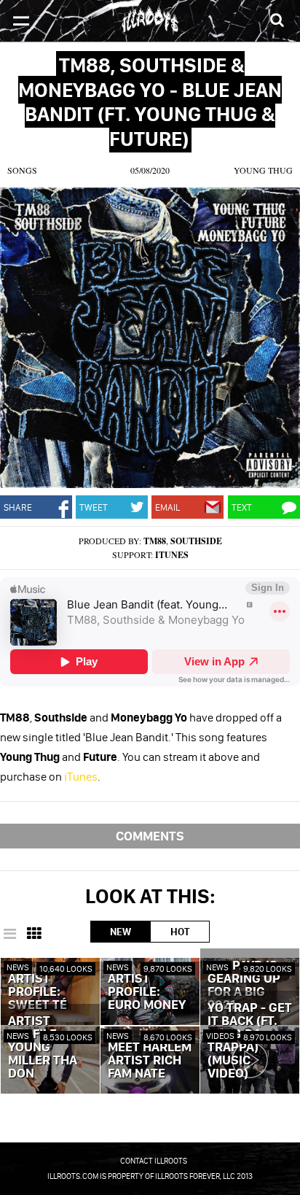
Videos (220, 1035)
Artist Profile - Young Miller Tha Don (42, 1047)
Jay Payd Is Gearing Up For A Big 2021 (244, 986)
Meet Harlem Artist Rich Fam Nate (150, 1060)
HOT (179, 931)
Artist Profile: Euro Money (147, 992)
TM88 (154, 541)
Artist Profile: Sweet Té (37, 992)
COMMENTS (150, 835)
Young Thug (263, 170)
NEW (120, 931)
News (18, 967)
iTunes (172, 555)
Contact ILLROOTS (153, 1161)
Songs (22, 170)
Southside (196, 541)
